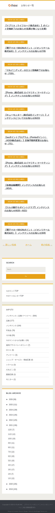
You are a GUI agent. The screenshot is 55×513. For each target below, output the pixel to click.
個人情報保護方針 (29, 507)
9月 (9, 443)
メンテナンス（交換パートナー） (19, 316)
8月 (9, 447)
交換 (8, 321)
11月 (10, 434)
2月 (9, 474)
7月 (9, 452)
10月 (10, 439)
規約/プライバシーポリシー (17, 345)
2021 (11, 425)
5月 (9, 461)
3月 (9, 470)
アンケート (10, 355)
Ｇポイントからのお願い (15, 340)
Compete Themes (18, 511)
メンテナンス (11, 326)
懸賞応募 (9, 374)
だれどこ (9, 370)
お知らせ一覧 (27, 5)
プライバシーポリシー (32, 504)
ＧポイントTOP (12, 291)
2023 (11, 415)
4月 (9, 465)
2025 (11, 405)
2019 (11, 489)
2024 (11, 410)
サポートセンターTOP (15, 296)
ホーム (28, 245)
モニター (9, 379)
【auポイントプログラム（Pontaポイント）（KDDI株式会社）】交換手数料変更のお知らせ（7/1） (26, 140)
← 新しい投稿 (9, 245)
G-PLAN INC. (18, 504)
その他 (8, 335)
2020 (11, 484)
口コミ (8, 350)
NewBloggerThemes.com (40, 511)
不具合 (8, 330)
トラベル (9, 365)
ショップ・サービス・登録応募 (18, 360)
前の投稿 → (46, 245)
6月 (9, 456)
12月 (10, 430)
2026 (11, 399)
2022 (11, 420)
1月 (9, 478)
